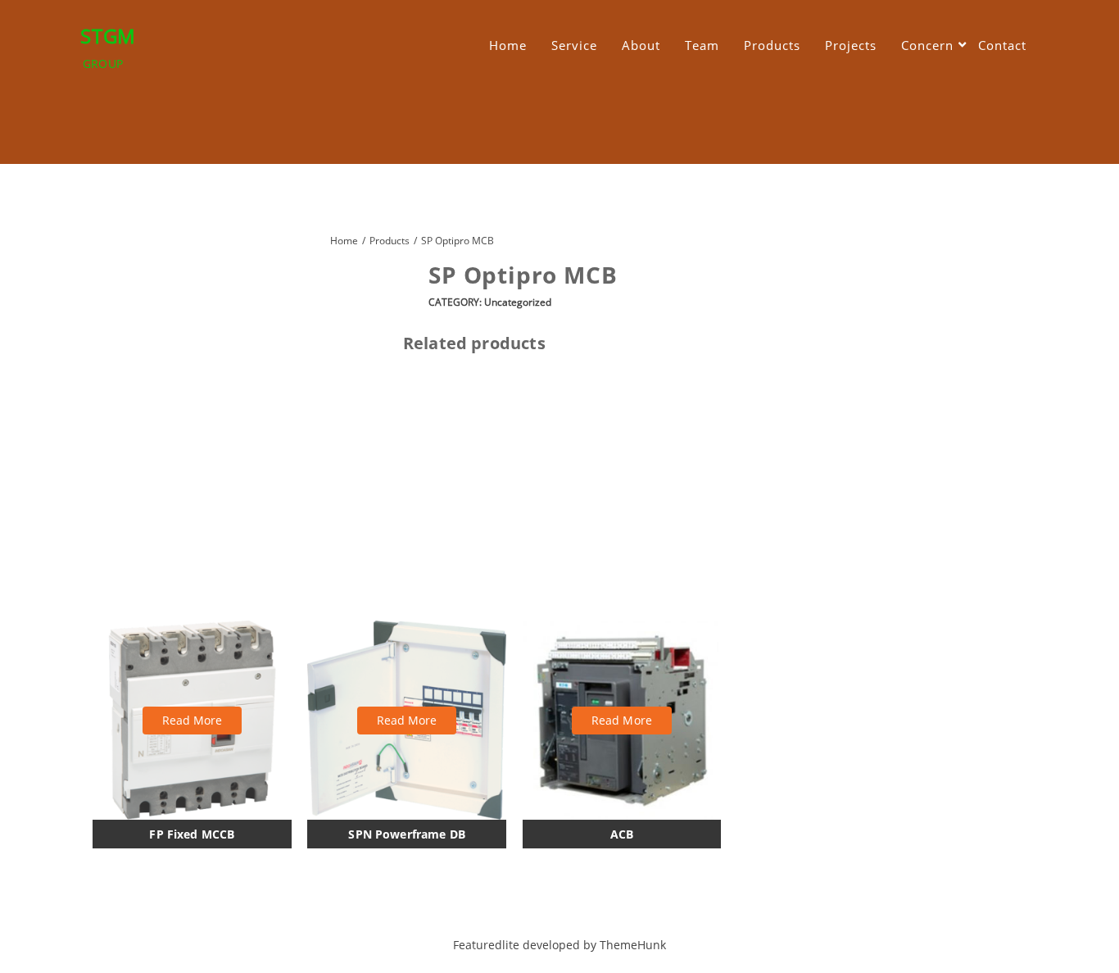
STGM (108, 35)
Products (772, 45)
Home (508, 45)
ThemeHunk (633, 945)
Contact (1002, 45)
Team (702, 45)
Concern (927, 45)
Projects (851, 45)
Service (574, 45)
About (641, 45)
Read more (192, 720)
